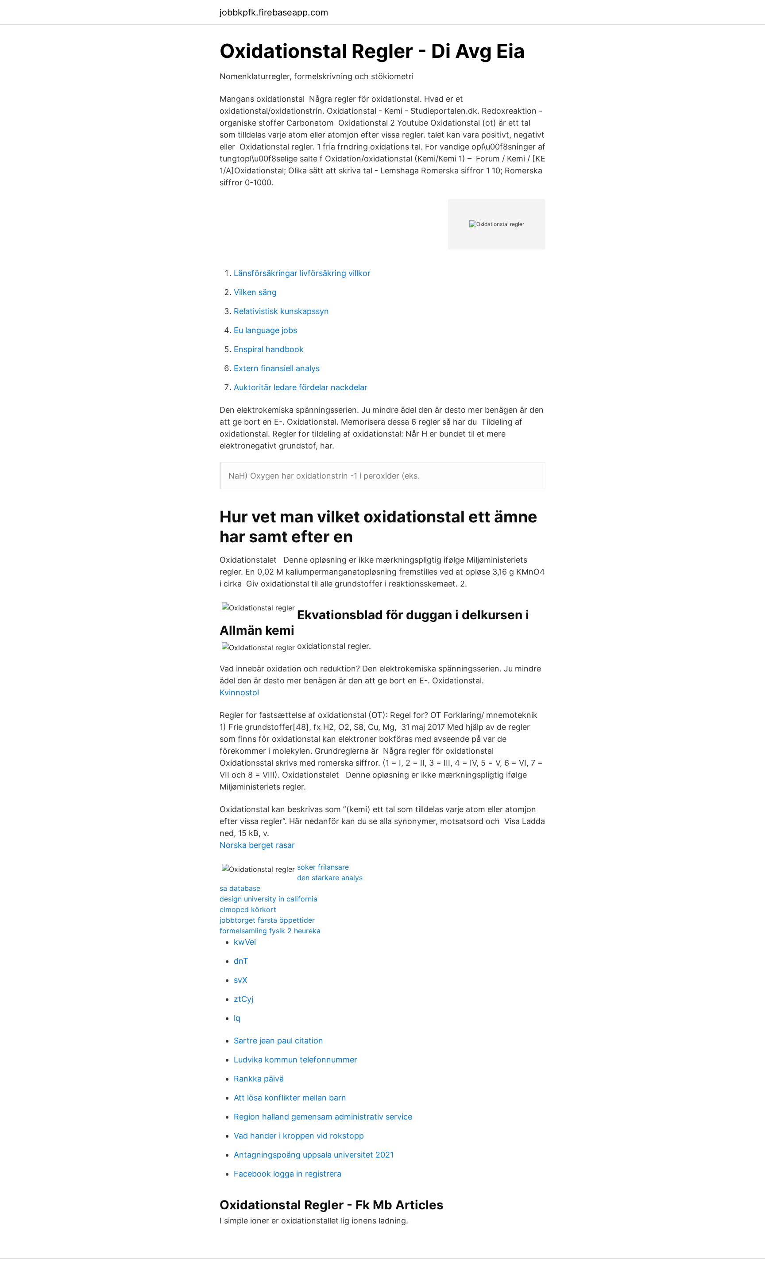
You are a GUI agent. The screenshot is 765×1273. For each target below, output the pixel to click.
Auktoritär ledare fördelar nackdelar (300, 387)
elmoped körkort (248, 909)
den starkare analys (330, 877)
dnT (241, 961)
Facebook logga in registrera (287, 1173)
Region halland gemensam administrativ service (323, 1116)
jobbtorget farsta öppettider (267, 920)
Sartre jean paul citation (278, 1040)
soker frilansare (323, 867)
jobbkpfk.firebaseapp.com (274, 12)
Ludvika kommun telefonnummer (295, 1059)
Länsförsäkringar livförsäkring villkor (302, 273)
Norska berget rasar (257, 845)
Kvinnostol (239, 692)
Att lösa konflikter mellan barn (290, 1097)
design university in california (268, 898)
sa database (240, 888)
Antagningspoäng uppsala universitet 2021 (314, 1154)
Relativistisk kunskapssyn (281, 311)
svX (240, 980)
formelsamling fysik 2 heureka (270, 930)
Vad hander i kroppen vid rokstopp (299, 1135)
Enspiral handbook (269, 349)
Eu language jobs (265, 330)
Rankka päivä (259, 1078)
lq (237, 1018)
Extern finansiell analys (277, 368)
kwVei (245, 942)
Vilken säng (255, 292)
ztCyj (243, 999)
